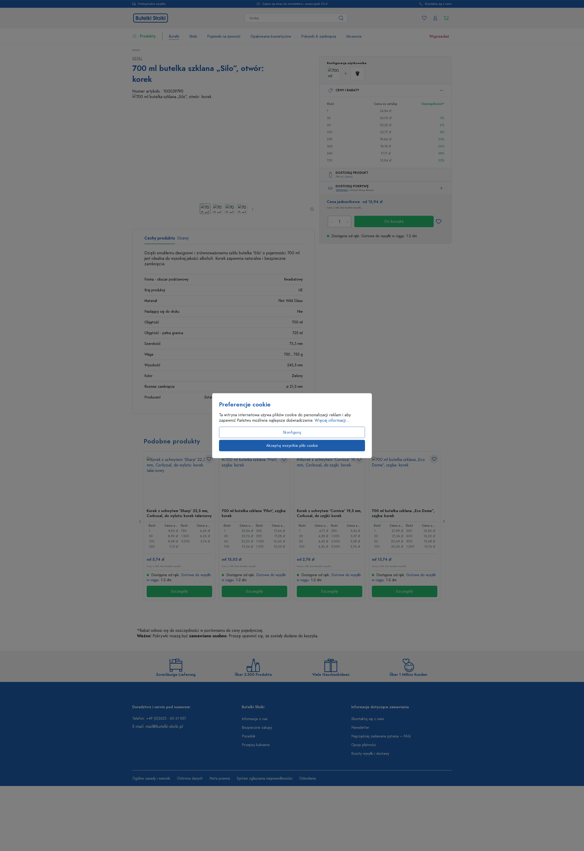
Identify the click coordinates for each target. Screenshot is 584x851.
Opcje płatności (363, 744)
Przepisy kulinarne (256, 744)
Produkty (148, 36)
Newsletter (360, 727)
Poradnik (248, 736)
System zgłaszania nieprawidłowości (264, 778)
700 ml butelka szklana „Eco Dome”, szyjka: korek (403, 513)
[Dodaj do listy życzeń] (438, 221)
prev (140, 521)
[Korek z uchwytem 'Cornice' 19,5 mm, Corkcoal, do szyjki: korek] (329, 479)
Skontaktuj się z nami (438, 4)
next (443, 521)
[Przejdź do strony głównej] (150, 17)
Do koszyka (394, 221)
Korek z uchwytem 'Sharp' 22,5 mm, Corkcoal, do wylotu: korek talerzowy (179, 513)
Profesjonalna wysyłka (152, 4)
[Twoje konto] (435, 18)
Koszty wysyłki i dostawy (370, 753)
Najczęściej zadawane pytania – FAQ (381, 736)
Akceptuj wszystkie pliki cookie (292, 445)
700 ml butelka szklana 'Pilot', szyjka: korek (254, 513)
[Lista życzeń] (424, 18)
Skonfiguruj (292, 432)
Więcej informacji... (332, 420)
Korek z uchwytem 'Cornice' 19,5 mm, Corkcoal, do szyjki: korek (329, 513)
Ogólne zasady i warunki (151, 778)
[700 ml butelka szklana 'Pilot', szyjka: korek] (254, 479)
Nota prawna (219, 778)
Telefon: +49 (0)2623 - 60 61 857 (159, 718)
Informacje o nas (255, 718)
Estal (137, 58)
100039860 (342, 190)
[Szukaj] (341, 18)
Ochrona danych (190, 778)
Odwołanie (307, 778)
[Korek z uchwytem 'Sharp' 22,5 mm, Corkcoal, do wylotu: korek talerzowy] (179, 479)
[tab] (159, 239)
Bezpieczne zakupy (257, 727)
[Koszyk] (446, 18)
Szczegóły (179, 591)
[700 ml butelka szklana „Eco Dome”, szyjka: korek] (404, 479)
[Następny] (252, 209)
